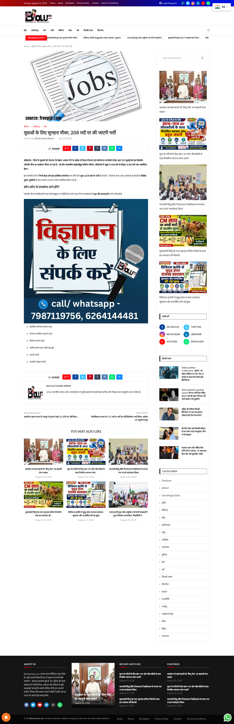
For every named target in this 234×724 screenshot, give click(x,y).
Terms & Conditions (109, 3)
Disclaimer (69, 3)
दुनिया (164, 554)
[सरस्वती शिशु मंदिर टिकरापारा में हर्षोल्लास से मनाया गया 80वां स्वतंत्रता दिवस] (128, 452)
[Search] (208, 30)
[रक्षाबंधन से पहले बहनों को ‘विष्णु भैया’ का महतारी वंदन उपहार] (43, 452)
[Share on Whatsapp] (112, 148)
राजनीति (165, 599)
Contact (95, 3)
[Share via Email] (119, 148)
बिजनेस (100, 30)
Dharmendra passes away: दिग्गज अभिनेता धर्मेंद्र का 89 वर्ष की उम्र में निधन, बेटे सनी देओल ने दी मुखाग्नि (194, 394)
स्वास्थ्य (165, 636)
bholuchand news (44, 138)
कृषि (164, 502)
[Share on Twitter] (83, 148)
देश (44, 30)
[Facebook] (183, 3)
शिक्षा (164, 628)
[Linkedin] (198, 3)
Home (52, 3)
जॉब (52, 30)
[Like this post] (68, 148)
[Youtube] (203, 3)
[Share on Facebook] (75, 148)
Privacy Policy (83, 3)
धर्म (78, 30)
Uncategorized (171, 495)
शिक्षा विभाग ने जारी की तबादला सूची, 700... (199, 38)
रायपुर (164, 606)
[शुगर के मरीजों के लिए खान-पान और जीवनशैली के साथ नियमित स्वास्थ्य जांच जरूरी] (86, 452)
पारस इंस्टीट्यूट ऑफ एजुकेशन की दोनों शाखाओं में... (123, 38)
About (60, 3)
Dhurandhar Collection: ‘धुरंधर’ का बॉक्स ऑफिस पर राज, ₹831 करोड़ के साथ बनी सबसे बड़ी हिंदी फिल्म (193, 373)
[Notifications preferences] (6, 717)
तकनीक (165, 547)
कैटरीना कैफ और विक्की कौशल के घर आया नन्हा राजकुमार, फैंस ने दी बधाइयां (194, 431)
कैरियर (61, 30)
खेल (70, 30)
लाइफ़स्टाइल (167, 613)
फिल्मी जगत (88, 30)
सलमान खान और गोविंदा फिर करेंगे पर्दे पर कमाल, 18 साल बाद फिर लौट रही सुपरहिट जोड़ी (194, 450)
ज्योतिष (165, 539)
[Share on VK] (105, 148)
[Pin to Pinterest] (90, 148)
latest (165, 487)
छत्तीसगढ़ (35, 30)
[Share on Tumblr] (97, 148)
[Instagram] (193, 3)
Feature (166, 480)
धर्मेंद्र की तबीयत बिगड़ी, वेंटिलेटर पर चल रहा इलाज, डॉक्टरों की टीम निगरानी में (192, 412)
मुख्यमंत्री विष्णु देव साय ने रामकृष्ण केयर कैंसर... (162, 38)
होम (25, 30)
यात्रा (164, 591)
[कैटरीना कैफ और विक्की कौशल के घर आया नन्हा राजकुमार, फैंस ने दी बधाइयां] (168, 433)
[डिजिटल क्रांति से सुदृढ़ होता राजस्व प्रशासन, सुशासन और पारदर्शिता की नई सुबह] (86, 494)
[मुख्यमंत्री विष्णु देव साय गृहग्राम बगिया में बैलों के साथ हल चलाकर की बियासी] (43, 494)
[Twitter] (188, 3)
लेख (163, 621)
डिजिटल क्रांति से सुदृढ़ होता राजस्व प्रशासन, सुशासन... (81, 38)
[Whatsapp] (208, 3)
